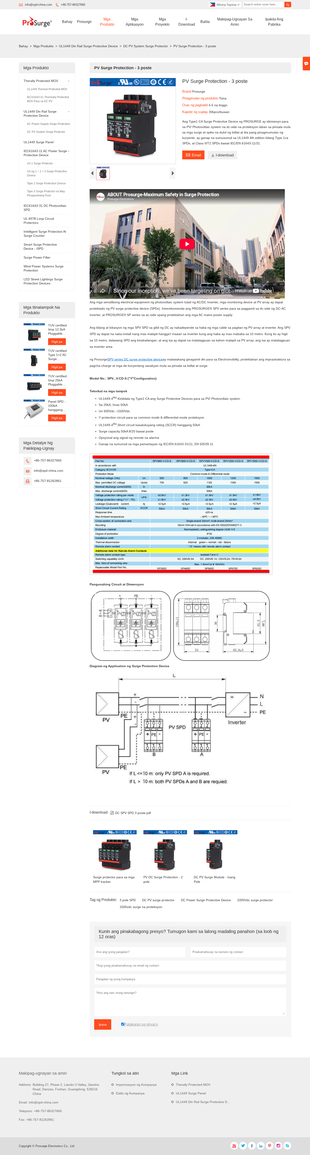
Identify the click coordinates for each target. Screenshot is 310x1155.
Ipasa (103, 1024)
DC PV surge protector (158, 900)
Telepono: (26, 1111)
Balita (205, 22)
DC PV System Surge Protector (145, 46)
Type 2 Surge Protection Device (46, 183)
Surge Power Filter (37, 257)
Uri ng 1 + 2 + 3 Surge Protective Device (47, 173)
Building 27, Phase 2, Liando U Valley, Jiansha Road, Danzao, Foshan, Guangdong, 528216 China (66, 1089)
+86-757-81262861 (48, 481)
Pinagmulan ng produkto (200, 98)
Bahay (67, 22)
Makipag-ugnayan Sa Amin (234, 21)
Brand (187, 91)
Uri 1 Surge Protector (40, 163)
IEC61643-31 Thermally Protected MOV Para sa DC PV (48, 99)
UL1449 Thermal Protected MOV (47, 89)
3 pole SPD (128, 900)
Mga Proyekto (162, 21)
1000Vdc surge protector (255, 900)
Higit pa (57, 341)
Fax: (22, 1119)
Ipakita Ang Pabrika (274, 21)
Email (193, 154)
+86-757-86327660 (73, 4)
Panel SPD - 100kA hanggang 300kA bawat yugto (57, 406)
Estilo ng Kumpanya (130, 1093)
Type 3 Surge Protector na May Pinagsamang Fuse (46, 193)
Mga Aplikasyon (135, 21)
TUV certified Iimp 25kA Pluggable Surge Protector (57, 380)
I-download (186, 21)
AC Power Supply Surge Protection (48, 124)
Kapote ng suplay (195, 112)
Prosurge (84, 22)
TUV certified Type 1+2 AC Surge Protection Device (57, 355)
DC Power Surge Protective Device (206, 900)
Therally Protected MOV (41, 81)
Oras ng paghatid (195, 105)
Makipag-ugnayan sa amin (43, 1073)
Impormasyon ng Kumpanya (136, 1084)
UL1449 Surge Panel (39, 142)
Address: (25, 1084)
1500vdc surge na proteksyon (141, 907)
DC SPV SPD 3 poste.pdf (130, 813)
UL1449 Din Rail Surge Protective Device (88, 46)
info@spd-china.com (38, 4)
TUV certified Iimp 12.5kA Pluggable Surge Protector (57, 329)
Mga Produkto (107, 21)
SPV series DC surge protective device (135, 359)
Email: (23, 1102)
